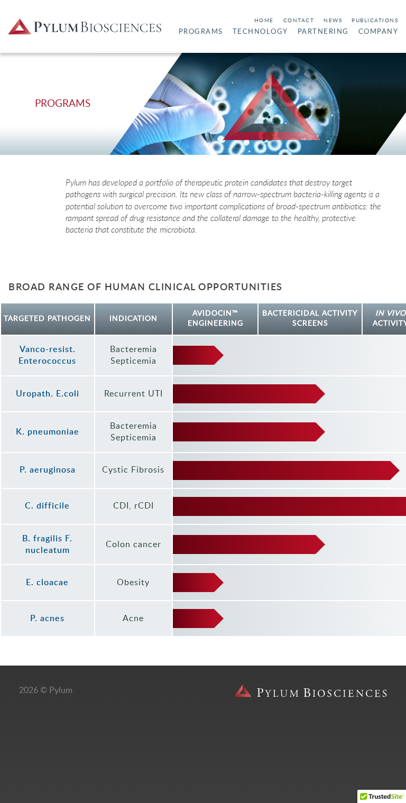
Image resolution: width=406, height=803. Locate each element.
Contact (299, 20)
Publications (375, 20)
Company (378, 32)
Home (264, 20)
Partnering (323, 32)
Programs (201, 32)
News (333, 20)
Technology (260, 32)
